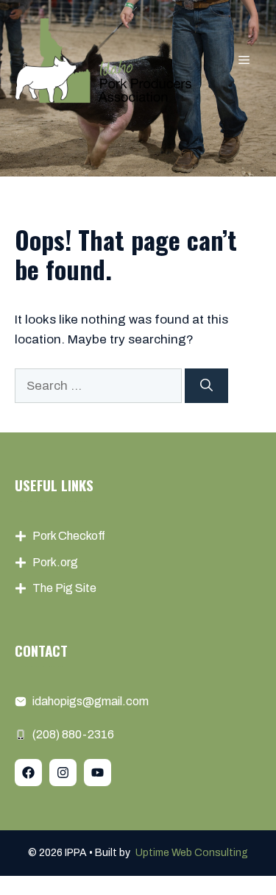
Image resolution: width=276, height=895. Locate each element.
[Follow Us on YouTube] (97, 772)
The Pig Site (64, 588)
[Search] (206, 386)
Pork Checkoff (68, 535)
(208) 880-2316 (73, 734)
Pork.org (55, 562)
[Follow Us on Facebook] (28, 772)
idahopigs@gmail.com (90, 701)
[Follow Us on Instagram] (63, 772)
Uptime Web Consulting (191, 852)
